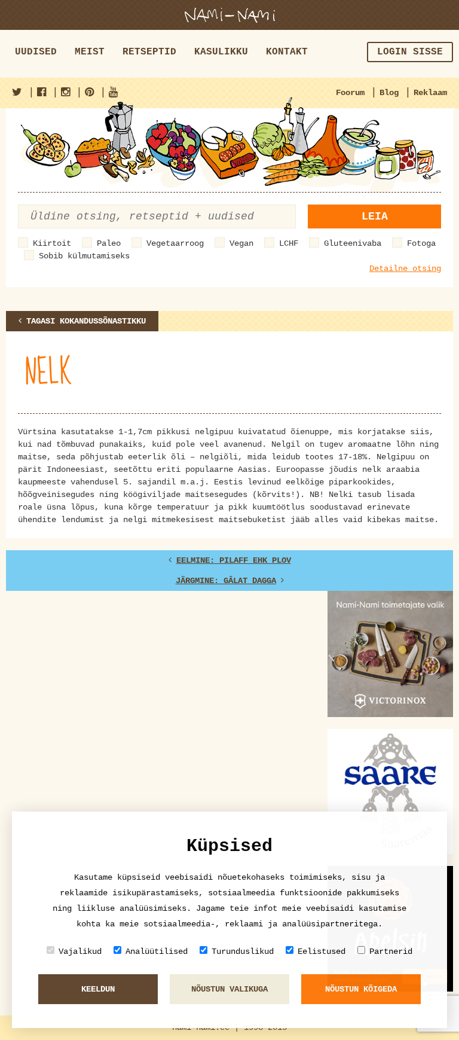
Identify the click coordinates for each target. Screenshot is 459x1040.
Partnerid (390, 951)
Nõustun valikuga (229, 989)
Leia (375, 216)
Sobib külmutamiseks (84, 256)
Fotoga (421, 243)
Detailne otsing (405, 268)
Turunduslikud (243, 951)
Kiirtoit (52, 243)
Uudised (36, 52)
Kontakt (287, 52)
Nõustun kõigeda (361, 989)
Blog (389, 92)
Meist (90, 52)
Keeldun (98, 989)
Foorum (350, 92)
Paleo (109, 243)
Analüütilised (157, 951)
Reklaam (430, 92)
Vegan (241, 243)
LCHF (288, 243)
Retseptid (149, 52)
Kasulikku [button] (221, 52)
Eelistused (321, 951)
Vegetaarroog (175, 243)
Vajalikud (80, 951)
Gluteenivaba (352, 243)
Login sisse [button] (410, 52)
